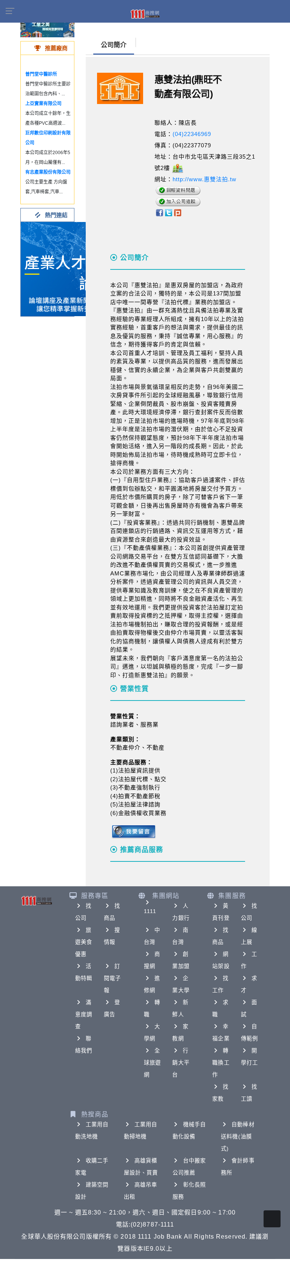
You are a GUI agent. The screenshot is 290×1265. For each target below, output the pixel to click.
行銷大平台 (180, 1063)
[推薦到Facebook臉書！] (159, 212)
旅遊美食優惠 (83, 942)
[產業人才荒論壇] (68, 268)
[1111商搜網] (145, 13)
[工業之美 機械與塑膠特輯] (47, 26)
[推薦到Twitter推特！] (168, 212)
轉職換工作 (220, 1063)
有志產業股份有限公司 (48, 172)
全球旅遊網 (152, 1063)
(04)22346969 (192, 134)
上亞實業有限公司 (43, 103)
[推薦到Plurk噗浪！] (177, 212)
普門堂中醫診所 (41, 74)
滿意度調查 (83, 1014)
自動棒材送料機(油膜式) (237, 1136)
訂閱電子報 (112, 978)
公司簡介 (113, 45)
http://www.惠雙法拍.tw (204, 179)
